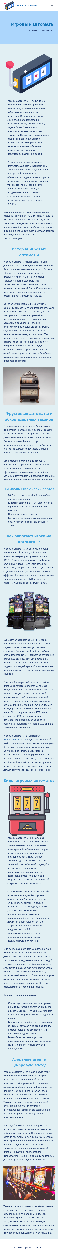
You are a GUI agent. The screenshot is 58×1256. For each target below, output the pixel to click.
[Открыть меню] (52, 5)
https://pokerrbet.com (14, 739)
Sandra (34, 31)
